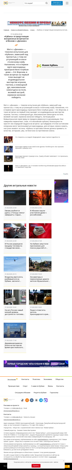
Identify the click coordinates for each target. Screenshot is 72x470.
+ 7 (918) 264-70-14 (16, 408)
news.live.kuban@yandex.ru (12, 420)
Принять (36, 466)
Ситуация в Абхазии (22, 393)
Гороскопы (10, 192)
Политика (36, 379)
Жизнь (33, 192)
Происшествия (11, 258)
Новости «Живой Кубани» (20, 30)
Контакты (25, 379)
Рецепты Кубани (40, 393)
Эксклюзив (35, 258)
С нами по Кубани (37, 386)
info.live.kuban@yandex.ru (12, 411)
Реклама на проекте (11, 405)
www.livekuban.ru (43, 439)
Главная (6, 30)
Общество (59, 379)
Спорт (32, 30)
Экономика (48, 379)
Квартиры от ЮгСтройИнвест (57, 3)
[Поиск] (47, 3)
